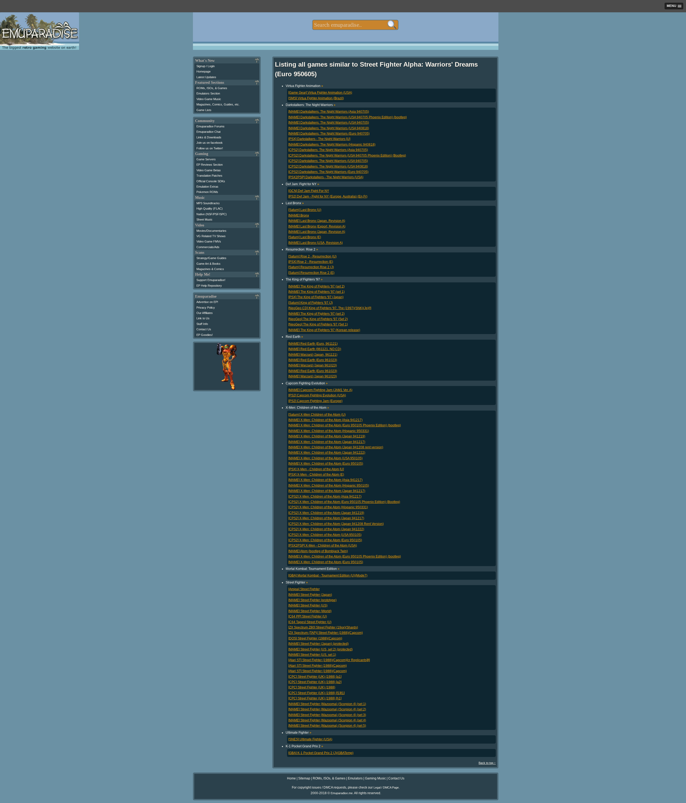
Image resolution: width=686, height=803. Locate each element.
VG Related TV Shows (211, 236)
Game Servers (206, 159)
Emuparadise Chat (208, 131)
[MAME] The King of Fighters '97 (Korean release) (324, 330)
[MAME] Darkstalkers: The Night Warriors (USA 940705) (328, 122)
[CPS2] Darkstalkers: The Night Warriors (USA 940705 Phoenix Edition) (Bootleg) (347, 155)
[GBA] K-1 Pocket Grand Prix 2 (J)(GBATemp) (320, 753)
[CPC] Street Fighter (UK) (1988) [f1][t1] (316, 693)
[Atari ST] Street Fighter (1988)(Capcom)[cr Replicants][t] (329, 660)
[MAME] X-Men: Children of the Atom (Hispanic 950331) (328, 431)
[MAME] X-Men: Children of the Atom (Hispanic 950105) (328, 485)
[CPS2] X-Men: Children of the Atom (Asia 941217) (324, 496)
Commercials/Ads (207, 247)
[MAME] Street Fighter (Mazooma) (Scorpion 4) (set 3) (327, 715)
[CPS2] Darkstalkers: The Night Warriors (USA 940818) (328, 166)
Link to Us (203, 318)
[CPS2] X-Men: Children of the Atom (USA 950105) (324, 535)
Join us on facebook (209, 142)
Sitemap (304, 778)
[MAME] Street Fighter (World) (309, 611)
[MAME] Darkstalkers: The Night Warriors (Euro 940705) (329, 133)
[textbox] (355, 25)
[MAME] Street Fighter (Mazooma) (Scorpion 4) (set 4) (327, 720)
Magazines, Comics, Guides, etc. (218, 104)
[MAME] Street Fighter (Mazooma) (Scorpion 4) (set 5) (327, 726)
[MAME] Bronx (298, 215)
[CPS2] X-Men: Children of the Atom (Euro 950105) (325, 540)
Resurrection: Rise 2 (302, 249)
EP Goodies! (204, 334)
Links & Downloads (208, 137)
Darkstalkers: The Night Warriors (310, 105)
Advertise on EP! (207, 302)
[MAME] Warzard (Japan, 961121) (312, 355)
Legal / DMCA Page (386, 787)
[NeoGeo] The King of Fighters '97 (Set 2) (318, 319)
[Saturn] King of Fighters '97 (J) (310, 303)
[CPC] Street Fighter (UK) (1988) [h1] (314, 698)
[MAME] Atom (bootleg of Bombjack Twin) (318, 551)
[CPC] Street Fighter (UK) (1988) (311, 687)
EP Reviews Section (209, 164)
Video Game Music (208, 99)
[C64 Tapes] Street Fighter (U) (309, 622)
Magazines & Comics (210, 269)
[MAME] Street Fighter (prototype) (312, 600)
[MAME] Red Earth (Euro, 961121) (313, 344)
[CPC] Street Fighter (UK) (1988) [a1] (314, 677)
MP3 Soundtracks (208, 203)
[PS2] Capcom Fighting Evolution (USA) (317, 395)
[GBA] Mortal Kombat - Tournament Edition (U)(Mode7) (327, 575)
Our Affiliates (204, 313)
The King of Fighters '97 (304, 279)
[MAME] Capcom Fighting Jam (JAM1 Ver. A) (320, 390)
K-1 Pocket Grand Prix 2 (304, 746)
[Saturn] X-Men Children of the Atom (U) (317, 414)
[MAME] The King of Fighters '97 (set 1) (316, 292)
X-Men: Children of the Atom (307, 408)
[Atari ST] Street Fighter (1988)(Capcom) (317, 666)
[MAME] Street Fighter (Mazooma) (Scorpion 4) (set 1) (327, 704)
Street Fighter (297, 582)
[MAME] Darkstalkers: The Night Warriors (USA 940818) (328, 128)
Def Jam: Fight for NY (302, 184)
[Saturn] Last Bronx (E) (304, 237)
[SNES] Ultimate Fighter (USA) (310, 739)
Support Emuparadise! (210, 280)
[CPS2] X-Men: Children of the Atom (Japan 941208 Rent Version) (336, 524)
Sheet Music (204, 219)
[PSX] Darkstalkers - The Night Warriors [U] (319, 139)
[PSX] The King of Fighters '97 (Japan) (316, 297)
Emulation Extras (207, 186)
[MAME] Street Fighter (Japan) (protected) (318, 644)
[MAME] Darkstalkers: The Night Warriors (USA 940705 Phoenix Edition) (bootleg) (347, 117)
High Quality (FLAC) (209, 208)
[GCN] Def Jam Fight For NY (308, 191)
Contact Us (203, 329)
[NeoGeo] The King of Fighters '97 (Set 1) (318, 324)
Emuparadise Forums (210, 126)
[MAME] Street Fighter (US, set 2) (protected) (320, 649)
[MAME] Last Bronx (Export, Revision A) (316, 226)
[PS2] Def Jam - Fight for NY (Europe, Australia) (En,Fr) (327, 196)
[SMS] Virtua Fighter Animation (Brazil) (316, 98)
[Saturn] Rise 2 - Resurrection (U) (312, 256)
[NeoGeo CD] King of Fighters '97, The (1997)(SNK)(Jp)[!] (329, 308)
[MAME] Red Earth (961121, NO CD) (314, 349)
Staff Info (202, 323)
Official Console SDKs (210, 181)
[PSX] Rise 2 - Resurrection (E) (310, 262)
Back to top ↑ (487, 762)
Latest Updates (206, 77)
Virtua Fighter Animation (304, 86)
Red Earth (294, 337)
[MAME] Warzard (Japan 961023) (312, 365)
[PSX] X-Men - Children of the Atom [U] (316, 469)
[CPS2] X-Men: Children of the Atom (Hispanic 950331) (328, 507)
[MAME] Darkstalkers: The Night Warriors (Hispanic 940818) (331, 144)
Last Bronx (295, 203)
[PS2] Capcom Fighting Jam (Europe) (315, 401)
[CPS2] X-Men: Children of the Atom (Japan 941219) (326, 513)
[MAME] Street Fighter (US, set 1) (312, 655)
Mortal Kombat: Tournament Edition (313, 569)
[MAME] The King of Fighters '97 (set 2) (316, 286)
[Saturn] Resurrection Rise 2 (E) (311, 273)
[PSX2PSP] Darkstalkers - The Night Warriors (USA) (325, 177)
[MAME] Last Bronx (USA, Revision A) (315, 243)
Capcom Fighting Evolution (307, 383)
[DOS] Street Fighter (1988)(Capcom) (315, 638)
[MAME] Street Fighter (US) (307, 605)
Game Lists (203, 110)
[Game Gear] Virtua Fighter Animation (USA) (320, 92)
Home (291, 778)
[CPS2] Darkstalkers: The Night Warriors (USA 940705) (328, 161)
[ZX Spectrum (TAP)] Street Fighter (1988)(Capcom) (325, 633)
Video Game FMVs (208, 241)
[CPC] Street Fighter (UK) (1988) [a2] (314, 682)
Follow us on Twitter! (209, 148)
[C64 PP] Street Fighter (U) (307, 616)
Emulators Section (208, 93)
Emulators (355, 778)
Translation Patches (209, 175)
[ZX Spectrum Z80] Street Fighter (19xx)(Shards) (323, 627)
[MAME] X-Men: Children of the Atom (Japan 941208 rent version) (335, 447)
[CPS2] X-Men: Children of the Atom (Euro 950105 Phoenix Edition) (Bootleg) (344, 502)
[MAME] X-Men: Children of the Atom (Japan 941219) (326, 436)
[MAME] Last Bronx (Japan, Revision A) (316, 221)
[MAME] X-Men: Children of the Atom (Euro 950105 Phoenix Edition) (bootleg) (344, 425)
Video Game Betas (208, 170)
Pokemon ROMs (207, 192)
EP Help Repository (209, 285)
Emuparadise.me (342, 793)
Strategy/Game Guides (211, 258)
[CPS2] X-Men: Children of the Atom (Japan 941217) (326, 518)
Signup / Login (205, 66)
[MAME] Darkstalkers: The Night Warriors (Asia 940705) (328, 111)
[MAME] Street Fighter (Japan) (310, 595)
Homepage (203, 71)
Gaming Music (375, 778)
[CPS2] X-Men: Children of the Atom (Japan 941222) (326, 529)
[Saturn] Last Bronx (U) (304, 210)
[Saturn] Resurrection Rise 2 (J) (311, 267)
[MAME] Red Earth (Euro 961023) (312, 360)
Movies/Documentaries (211, 230)
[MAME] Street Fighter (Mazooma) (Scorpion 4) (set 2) (327, 709)
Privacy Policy (205, 307)
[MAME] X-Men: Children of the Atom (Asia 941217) (325, 420)
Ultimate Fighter (298, 732)
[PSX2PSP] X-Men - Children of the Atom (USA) (322, 545)
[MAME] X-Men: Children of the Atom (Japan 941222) (326, 452)
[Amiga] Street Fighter (304, 589)
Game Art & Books (208, 263)
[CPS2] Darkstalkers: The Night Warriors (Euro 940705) (328, 172)
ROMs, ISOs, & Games (211, 88)
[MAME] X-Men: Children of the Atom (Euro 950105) (325, 463)
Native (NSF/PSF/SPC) (211, 214)
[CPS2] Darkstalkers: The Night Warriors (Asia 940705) (328, 150)
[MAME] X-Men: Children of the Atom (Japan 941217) (326, 442)
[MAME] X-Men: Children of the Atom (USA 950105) (325, 458)
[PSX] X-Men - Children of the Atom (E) (316, 474)
